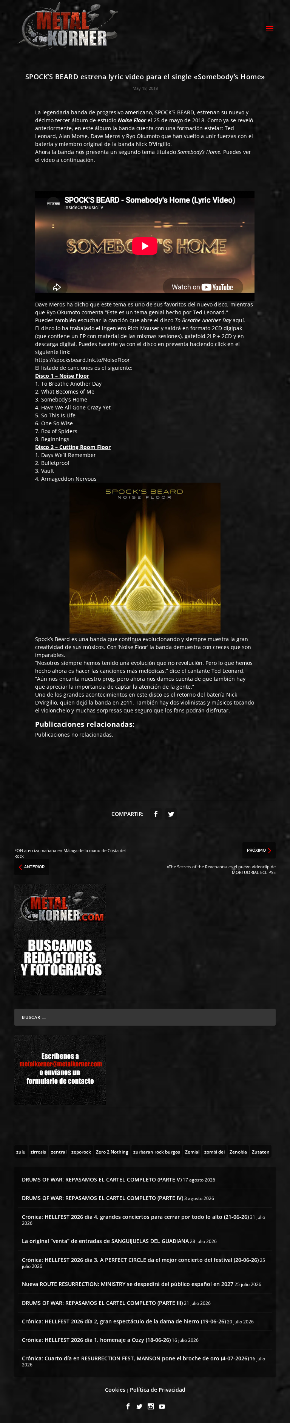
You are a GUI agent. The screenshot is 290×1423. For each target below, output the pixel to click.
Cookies (115, 1389)
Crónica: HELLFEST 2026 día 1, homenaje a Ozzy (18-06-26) (96, 1339)
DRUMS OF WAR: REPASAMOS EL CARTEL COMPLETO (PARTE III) (102, 1302)
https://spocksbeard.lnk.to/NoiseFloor (82, 359)
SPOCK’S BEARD (174, 112)
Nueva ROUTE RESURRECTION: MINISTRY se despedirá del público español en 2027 (127, 1284)
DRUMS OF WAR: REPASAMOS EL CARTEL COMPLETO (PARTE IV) (102, 1197)
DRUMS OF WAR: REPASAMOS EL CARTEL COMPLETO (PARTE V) (102, 1179)
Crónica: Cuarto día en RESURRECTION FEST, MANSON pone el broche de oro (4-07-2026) (135, 1358)
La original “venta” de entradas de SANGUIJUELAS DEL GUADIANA (105, 1241)
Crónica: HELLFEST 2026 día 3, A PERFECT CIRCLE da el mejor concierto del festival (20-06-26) (140, 1259)
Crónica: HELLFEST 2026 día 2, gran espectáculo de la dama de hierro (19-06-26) (124, 1321)
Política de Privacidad (157, 1389)
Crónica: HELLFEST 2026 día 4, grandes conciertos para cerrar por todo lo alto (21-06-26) (135, 1216)
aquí (238, 320)
